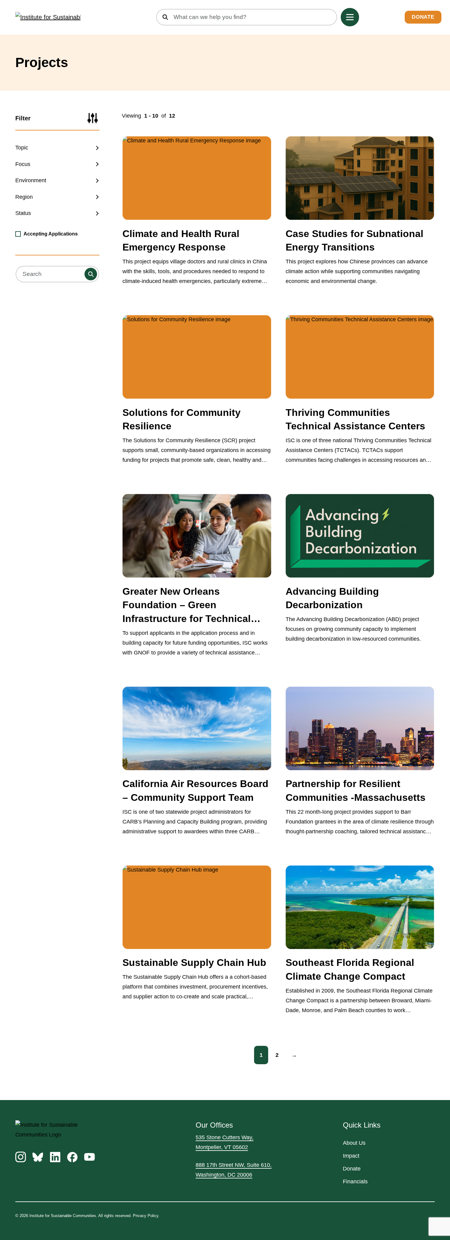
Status (23, 213)
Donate (423, 17)
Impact (351, 1156)
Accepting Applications (51, 233)
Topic (21, 148)
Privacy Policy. (146, 1215)
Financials (355, 1181)
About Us (354, 1143)
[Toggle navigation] (350, 17)
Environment (30, 180)
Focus (22, 164)
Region (24, 197)
